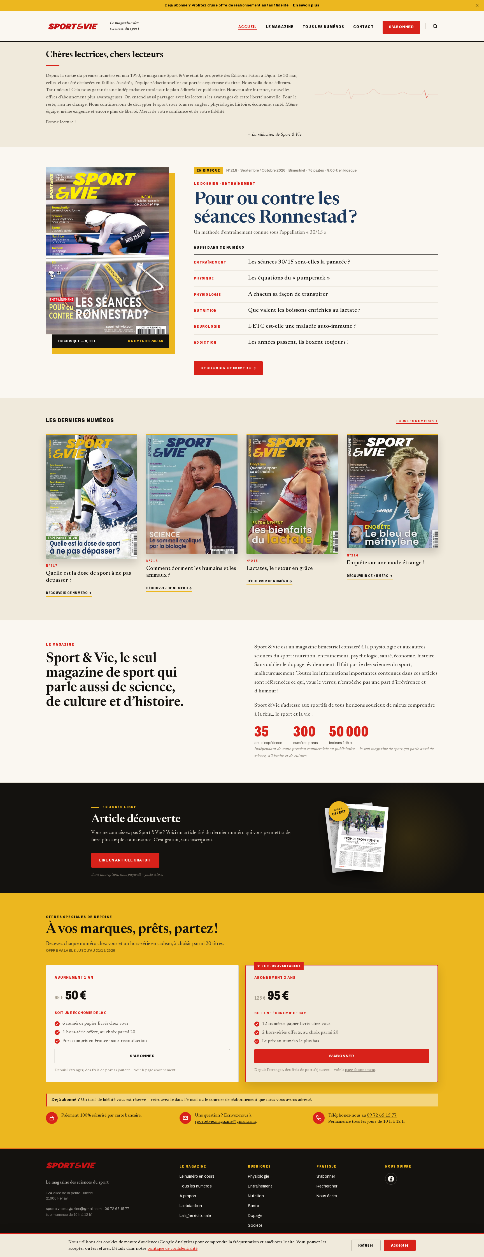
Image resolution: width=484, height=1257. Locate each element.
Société (255, 1225)
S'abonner (326, 1176)
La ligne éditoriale (195, 1216)
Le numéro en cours (197, 1176)
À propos (188, 1196)
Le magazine (280, 27)
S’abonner (401, 27)
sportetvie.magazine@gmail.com (225, 1122)
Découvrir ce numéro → (228, 368)
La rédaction (191, 1206)
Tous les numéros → (417, 421)
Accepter (400, 1245)
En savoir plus (306, 5)
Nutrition (256, 1196)
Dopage (255, 1216)
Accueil (247, 27)
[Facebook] (391, 1179)
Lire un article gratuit (125, 860)
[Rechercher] (431, 26)
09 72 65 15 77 (382, 1115)
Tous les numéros (323, 27)
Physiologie (258, 1176)
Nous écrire (327, 1196)
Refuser (366, 1245)
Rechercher (327, 1186)
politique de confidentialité (172, 1249)
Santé (253, 1206)
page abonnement (160, 1070)
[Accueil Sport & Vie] (71, 1165)
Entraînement (260, 1186)
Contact (363, 27)
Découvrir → (69, 593)
